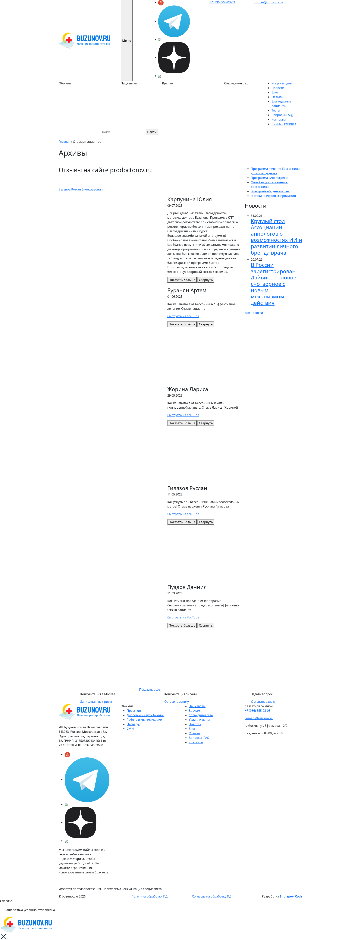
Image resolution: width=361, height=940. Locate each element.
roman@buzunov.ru (268, 2)
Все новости (254, 313)
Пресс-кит (134, 711)
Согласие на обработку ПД (211, 896)
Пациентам (197, 706)
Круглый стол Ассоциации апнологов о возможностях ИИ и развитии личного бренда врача (276, 236)
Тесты (276, 110)
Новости (278, 88)
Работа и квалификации (144, 720)
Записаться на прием (96, 701)
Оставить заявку (176, 701)
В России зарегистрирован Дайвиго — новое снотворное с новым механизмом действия (273, 283)
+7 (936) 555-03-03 (222, 2)
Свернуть (206, 280)
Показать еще (149, 689)
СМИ (130, 729)
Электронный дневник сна (270, 191)
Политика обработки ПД (149, 896)
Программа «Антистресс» (269, 178)
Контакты (279, 119)
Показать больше (182, 280)
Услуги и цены (282, 83)
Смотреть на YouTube (183, 316)
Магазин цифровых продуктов (273, 196)
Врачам (194, 711)
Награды (133, 724)
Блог (275, 92)
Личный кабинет (284, 124)
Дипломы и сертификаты (145, 715)
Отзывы (277, 97)
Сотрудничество (201, 715)
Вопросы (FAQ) (282, 115)
